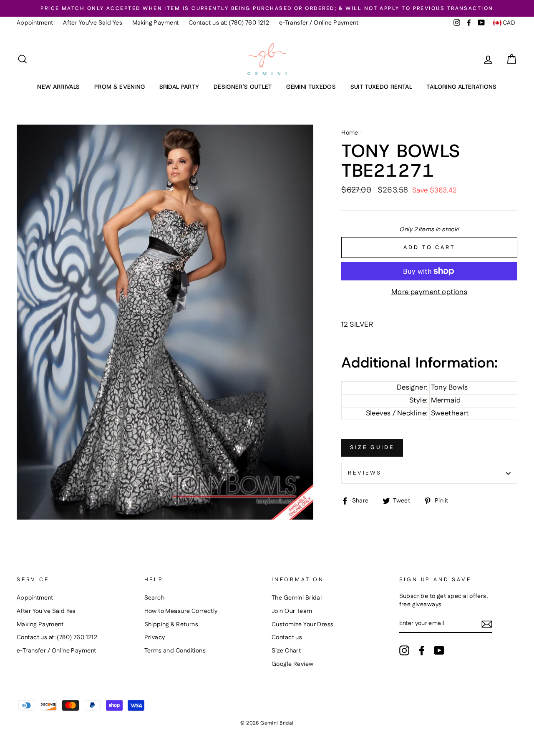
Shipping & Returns (171, 624)
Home (349, 133)
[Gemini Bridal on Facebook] (422, 650)
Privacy (154, 637)
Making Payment (155, 23)
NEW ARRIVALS (58, 86)
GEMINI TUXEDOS (311, 86)
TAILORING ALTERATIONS (461, 86)
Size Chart (286, 651)
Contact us (287, 637)
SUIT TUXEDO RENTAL (381, 86)
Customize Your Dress (303, 624)
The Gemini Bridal (297, 598)
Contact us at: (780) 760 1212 (229, 23)
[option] (267, 8)
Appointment (35, 23)
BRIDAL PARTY (179, 86)
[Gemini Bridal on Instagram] (404, 650)
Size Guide (372, 447)
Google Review (293, 664)
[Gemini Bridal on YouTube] (439, 650)
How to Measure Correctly (181, 611)
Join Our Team (292, 611)
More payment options (429, 292)
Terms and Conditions (175, 651)
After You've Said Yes (92, 23)
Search (154, 598)
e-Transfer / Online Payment (318, 23)
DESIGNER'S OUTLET (243, 86)
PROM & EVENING (119, 86)
